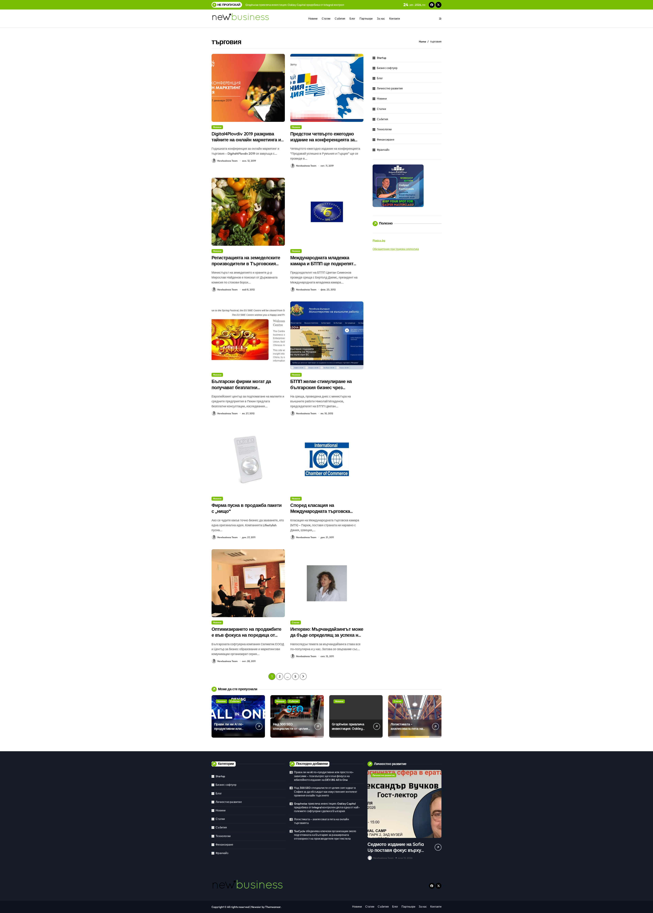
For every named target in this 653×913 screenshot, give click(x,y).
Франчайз (383, 149)
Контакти (394, 18)
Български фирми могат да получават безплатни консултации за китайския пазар (246, 387)
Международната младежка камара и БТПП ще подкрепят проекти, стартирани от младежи (325, 263)
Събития (340, 18)
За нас (381, 18)
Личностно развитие (390, 88)
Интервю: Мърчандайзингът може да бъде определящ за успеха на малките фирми (326, 635)
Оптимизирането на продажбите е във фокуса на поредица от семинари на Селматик (246, 635)
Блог (352, 18)
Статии (326, 18)
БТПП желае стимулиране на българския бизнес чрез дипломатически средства (321, 387)
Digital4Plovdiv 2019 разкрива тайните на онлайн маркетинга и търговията (246, 140)
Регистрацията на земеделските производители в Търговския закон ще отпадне (246, 263)
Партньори (366, 18)
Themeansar (273, 907)
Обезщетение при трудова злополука (396, 249)
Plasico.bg (379, 240)
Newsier (256, 907)
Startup (381, 57)
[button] (438, 815)
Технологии (384, 129)
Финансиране (385, 139)
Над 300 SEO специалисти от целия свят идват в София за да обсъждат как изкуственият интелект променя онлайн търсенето (325, 791)
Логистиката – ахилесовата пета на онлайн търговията (407, 728)
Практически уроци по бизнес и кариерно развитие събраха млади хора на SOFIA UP (394, 853)
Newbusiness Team (227, 160)
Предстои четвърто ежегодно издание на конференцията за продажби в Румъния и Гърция (324, 140)
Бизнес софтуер (387, 68)
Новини (312, 18)
